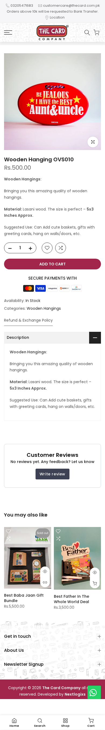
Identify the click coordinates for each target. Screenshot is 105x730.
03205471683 (21, 5)
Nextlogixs (75, 694)
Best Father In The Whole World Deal (71, 599)
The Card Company (61, 687)
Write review (52, 474)
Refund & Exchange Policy (28, 320)
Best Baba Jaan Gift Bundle (24, 598)
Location (57, 17)
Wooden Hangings (44, 308)
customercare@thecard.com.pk (71, 5)
